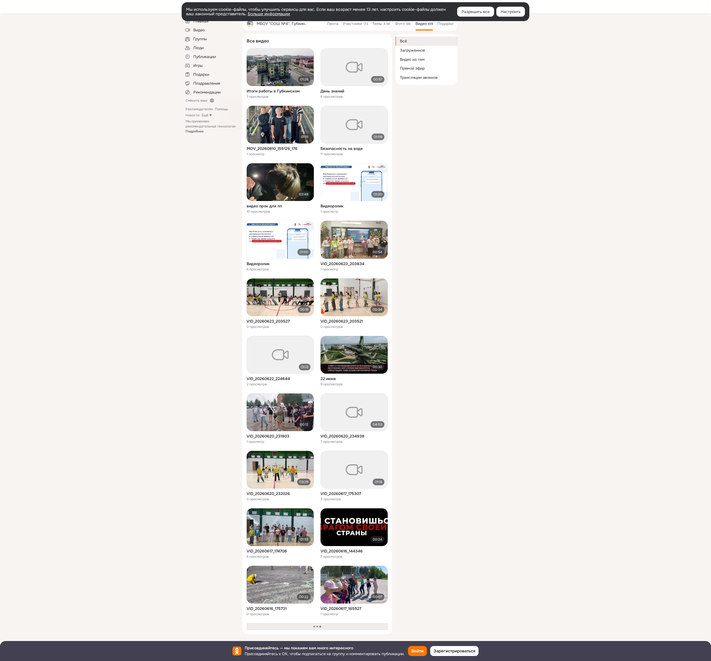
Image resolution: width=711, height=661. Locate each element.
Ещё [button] (205, 115)
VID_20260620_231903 (268, 436)
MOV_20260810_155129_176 (272, 148)
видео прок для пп (264, 205)
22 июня (328, 378)
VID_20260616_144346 (342, 551)
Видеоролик (332, 205)
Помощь (221, 109)
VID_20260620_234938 (342, 436)
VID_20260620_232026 (268, 493)
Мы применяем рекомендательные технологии (211, 126)
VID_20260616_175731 (267, 608)
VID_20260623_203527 (268, 321)
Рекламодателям (199, 109)
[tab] (332, 24)
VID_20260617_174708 (267, 551)
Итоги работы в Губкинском (273, 91)
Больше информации (269, 14)
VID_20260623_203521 (342, 321)
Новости (192, 115)
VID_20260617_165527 (341, 608)
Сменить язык (196, 100)
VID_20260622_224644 (268, 378)
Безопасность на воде (342, 148)
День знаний (332, 91)
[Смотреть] (280, 67)
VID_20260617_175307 (341, 493)
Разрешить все (476, 11)
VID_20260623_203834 (342, 263)
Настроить (510, 11)
